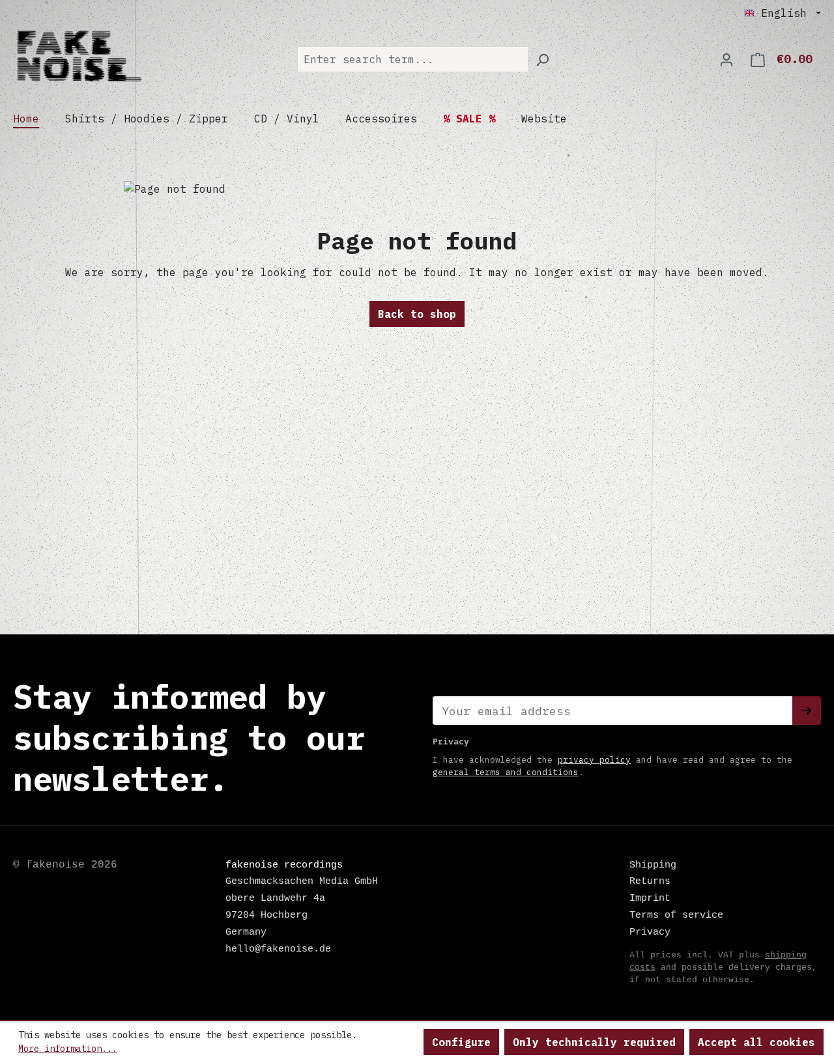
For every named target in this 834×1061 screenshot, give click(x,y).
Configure (461, 1042)
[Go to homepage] (78, 57)
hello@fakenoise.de (278, 949)
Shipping (652, 865)
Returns (649, 881)
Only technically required (594, 1042)
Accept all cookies (756, 1042)
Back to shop (417, 313)
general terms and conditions (506, 772)
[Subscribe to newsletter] (806, 710)
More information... (67, 1048)
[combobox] (412, 59)
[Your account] (726, 59)
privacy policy (594, 759)
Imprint (649, 898)
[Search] (542, 59)
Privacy (649, 932)
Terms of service (676, 915)
